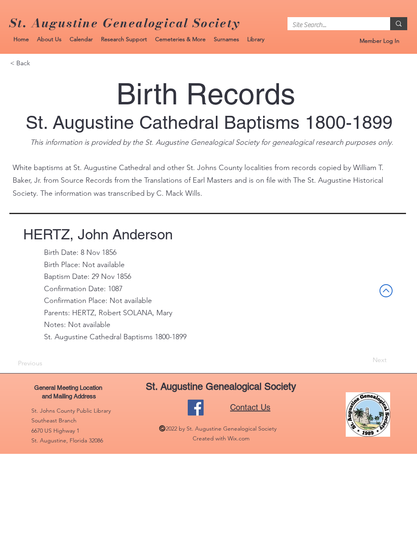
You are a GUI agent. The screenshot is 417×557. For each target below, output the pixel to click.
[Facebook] (196, 408)
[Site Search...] (398, 23)
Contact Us (250, 407)
